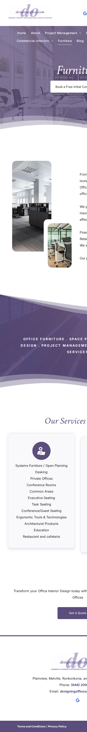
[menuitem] (22, 33)
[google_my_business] (77, 701)
